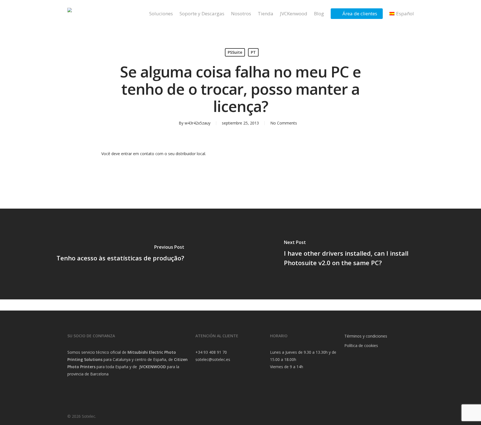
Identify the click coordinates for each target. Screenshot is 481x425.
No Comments (283, 123)
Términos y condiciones (365, 336)
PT (253, 52)
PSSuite (235, 52)
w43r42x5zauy (197, 123)
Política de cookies (361, 345)
